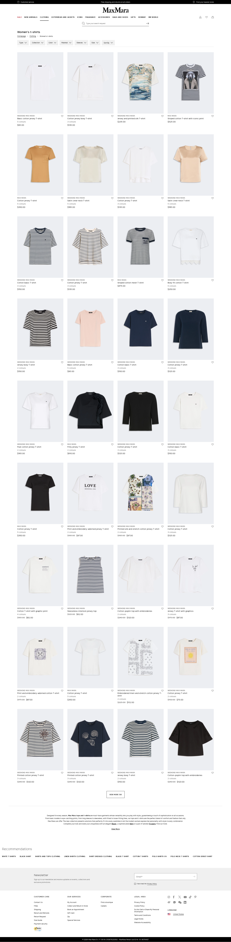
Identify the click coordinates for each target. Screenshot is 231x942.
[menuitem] (19, 17)
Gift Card (70, 913)
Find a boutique (107, 902)
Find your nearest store (205, 2)
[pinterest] (195, 897)
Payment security (40, 924)
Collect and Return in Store (77, 906)
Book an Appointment (75, 909)
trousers (152, 824)
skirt (132, 824)
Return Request (40, 916)
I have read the (146, 884)
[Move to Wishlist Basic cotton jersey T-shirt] (62, 116)
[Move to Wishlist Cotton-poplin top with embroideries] (162, 608)
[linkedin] (185, 902)
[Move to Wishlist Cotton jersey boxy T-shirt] (112, 116)
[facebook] (174, 897)
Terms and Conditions (142, 915)
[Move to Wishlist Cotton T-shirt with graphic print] (62, 608)
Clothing (33, 36)
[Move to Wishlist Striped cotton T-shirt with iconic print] (212, 116)
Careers (104, 906)
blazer (114, 824)
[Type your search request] (147, 23)
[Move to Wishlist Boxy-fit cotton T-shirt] (212, 280)
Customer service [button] (39, 2)
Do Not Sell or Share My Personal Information (146, 910)
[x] (179, 897)
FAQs (36, 906)
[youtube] (185, 897)
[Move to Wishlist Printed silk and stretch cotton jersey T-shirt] (162, 526)
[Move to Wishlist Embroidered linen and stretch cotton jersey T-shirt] (162, 691)
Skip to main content (10, 1)
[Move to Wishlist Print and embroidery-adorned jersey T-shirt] (112, 526)
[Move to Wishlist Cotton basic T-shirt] (62, 280)
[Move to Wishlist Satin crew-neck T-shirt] (112, 198)
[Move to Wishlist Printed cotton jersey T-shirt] (62, 773)
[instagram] (169, 897)
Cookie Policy (139, 906)
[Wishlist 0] (206, 17)
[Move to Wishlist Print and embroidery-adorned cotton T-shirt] (62, 691)
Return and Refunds (41, 913)
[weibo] (169, 902)
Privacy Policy (152, 884)
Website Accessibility (142, 922)
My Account (71, 902)
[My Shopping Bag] (213, 17)
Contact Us (38, 902)
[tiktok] (190, 897)
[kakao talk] (174, 902)
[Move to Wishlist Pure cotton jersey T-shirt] (62, 444)
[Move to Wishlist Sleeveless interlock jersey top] (112, 608)
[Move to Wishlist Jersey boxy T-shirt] (62, 362)
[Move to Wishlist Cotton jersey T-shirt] (62, 198)
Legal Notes (138, 919)
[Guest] (200, 17)
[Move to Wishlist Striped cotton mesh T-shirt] (162, 280)
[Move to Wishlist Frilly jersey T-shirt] (112, 444)
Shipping (37, 909)
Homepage (21, 36)
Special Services (73, 920)
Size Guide (38, 920)
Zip (68, 916)
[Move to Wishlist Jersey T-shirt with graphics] (212, 608)
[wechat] (179, 902)
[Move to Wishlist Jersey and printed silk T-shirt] (162, 116)
